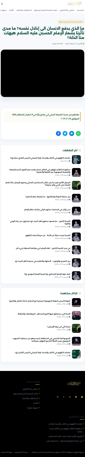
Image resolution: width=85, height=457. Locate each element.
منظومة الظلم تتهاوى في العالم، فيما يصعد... (65, 430)
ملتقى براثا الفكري (67, 10)
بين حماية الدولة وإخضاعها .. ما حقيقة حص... (63, 441)
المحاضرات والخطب (24, 10)
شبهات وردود (32, 408)
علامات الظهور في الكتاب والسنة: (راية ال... (64, 424)
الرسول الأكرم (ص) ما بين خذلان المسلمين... (64, 436)
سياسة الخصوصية (21, 452)
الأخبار (11, 10)
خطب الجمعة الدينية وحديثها (45, 10)
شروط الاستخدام (6, 452)
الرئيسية (80, 10)
